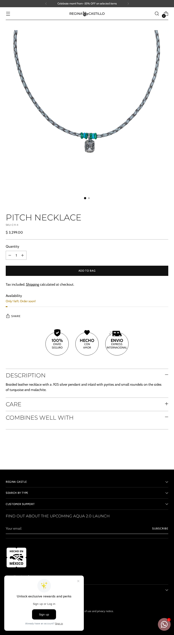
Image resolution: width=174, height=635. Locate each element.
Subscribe (160, 528)
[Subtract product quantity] (10, 255)
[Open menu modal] (8, 13)
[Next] (128, 3)
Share (15, 316)
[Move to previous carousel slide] (155, 455)
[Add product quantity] (22, 255)
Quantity (12, 246)
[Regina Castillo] (87, 13)
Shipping (32, 284)
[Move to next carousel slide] (164, 455)
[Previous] (46, 3)
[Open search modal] (157, 13)
